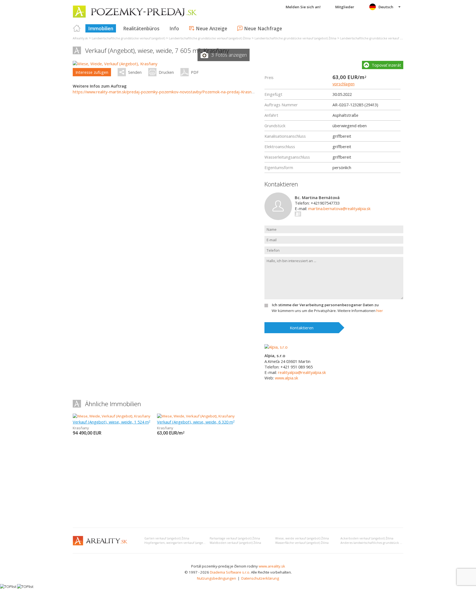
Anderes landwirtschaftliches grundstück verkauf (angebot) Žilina (387, 543)
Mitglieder (344, 6)
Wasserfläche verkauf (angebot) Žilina (302, 543)
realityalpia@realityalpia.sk (302, 372)
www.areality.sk (272, 566)
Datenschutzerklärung (260, 578)
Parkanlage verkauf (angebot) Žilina (235, 538)
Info (174, 28)
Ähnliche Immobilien (113, 404)
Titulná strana (77, 28)
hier (379, 310)
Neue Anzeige (211, 28)
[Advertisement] (238, 482)
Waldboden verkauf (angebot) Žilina (235, 543)
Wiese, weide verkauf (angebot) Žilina (302, 538)
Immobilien (100, 28)
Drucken (166, 72)
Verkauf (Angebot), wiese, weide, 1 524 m (111, 422)
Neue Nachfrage (263, 28)
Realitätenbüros (141, 28)
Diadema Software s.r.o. (230, 572)
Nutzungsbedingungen (216, 578)
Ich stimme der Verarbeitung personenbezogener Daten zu (325, 304)
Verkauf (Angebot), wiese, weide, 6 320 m (196, 422)
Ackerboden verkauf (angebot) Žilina (366, 538)
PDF (195, 72)
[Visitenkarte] (298, 214)
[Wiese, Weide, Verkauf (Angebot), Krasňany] (115, 63)
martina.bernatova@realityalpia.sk (339, 208)
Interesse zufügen (91, 72)
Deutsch (385, 6)
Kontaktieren (301, 327)
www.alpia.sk (286, 378)
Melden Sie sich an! (303, 6)
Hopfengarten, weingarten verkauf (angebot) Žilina (180, 543)
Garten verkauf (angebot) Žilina (166, 538)
